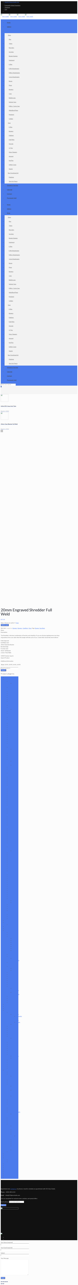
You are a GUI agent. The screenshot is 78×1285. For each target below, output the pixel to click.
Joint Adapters (12, 1110)
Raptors (14, 765)
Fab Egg (14, 1134)
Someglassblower (13, 880)
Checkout (7, 7)
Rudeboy (10, 864)
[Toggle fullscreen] (5, 1281)
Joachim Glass (12, 791)
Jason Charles (12, 781)
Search (3, 670)
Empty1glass (12, 741)
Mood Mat (15, 946)
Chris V (10, 711)
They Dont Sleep (13, 888)
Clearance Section (9, 926)
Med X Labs (8, 1156)
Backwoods (11, 934)
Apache (10, 932)
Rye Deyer (11, 866)
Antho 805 (11, 691)
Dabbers (10, 1032)
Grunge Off (11, 976)
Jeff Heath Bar (12, 789)
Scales (10, 1060)
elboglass (11, 737)
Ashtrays (10, 1026)
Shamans (14, 902)
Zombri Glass (12, 918)
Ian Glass (10, 779)
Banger (37, 628)
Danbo (10, 727)
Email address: (5, 1202)
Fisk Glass (11, 747)
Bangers (15, 628)
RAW (9, 996)
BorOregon (11, 697)
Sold (6, 1170)
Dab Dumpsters (12, 954)
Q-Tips (10, 1050)
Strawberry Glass (13, 882)
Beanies (14, 1024)
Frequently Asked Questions (12, 5)
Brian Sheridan (12, 699)
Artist (6, 679)
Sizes (2, 623)
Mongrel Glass (12, 821)
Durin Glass (11, 735)
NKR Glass (11, 833)
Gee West (42, 628)
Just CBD (11, 924)
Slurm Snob (11, 878)
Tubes (14, 1150)
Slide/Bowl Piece (13, 1152)
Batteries (10, 1028)
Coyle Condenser (13, 717)
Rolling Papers (12, 1052)
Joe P (9, 793)
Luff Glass (11, 803)
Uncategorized (9, 1177)
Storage (10, 1064)
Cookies (7, 1004)
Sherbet (10, 874)
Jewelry (10, 1046)
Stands (10, 1062)
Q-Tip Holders (12, 1122)
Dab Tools (15, 942)
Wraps (10, 1068)
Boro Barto (11, 695)
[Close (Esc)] (1, 1281)
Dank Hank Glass (13, 729)
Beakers (14, 1130)
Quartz (6, 1168)
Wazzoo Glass (12, 908)
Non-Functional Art (10, 1158)
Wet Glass (11, 914)
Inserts (14, 944)
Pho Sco (10, 839)
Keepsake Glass (12, 797)
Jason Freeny (12, 783)
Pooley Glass (12, 841)
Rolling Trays (12, 1054)
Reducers (14, 948)
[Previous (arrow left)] (1, 1283)
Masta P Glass (12, 809)
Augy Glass (11, 693)
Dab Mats (15, 940)
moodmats (11, 984)
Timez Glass (11, 890)
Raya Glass (11, 853)
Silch (13, 851)
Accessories (15, 1014)
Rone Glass (11, 863)
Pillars (14, 970)
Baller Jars (11, 1072)
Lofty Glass (11, 801)
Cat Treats (7, 920)
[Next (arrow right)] (3, 1283)
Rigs (9, 1124)
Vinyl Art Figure (12, 1162)
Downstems (11, 1102)
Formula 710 (8, 1008)
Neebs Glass (11, 829)
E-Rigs (10, 1034)
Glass (30, 628)
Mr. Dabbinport (12, 823)
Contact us (13, 1189)
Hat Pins (10, 1044)
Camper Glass (12, 705)
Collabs (7, 928)
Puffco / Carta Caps (14, 1092)
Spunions (14, 709)
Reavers (14, 900)
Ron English (11, 861)
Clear (17, 623)
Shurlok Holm (12, 876)
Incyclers (14, 1140)
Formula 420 (8, 1006)
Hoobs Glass (11, 777)
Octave (7, 1166)
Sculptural (15, 1144)
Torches (10, 1066)
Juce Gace (11, 795)
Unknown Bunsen (13, 896)
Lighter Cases (12, 1048)
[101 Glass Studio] (17, 16)
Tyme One (11, 892)
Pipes (9, 1120)
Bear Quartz (11, 936)
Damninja (11, 723)
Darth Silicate (12, 733)
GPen (9, 974)
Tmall (9, 1002)
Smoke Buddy (12, 1000)
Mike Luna (11, 811)
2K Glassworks (12, 681)
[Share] (3, 1281)
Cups (9, 1100)
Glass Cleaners (12, 1036)
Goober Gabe (12, 767)
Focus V (10, 956)
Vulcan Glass (11, 904)
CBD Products (8, 922)
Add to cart (5, 625)
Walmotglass (12, 906)
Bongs (10, 1080)
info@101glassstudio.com (12, 2)
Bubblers (10, 1082)
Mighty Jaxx (11, 982)
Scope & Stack (12, 998)
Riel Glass (11, 855)
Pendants (11, 1118)
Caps (9, 1084)
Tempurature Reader (10, 1172)
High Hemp (11, 980)
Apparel (10, 1012)
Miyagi (10, 817)
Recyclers (14, 1142)
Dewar (14, 1132)
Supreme (14, 1058)
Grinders (10, 1042)
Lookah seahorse (9, 1154)
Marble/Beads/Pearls (14, 1112)
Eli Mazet (10, 739)
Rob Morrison (12, 857)
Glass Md (11, 755)
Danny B (10, 731)
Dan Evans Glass (13, 725)
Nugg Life (7, 1164)
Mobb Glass (11, 819)
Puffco (10, 986)
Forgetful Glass (12, 753)
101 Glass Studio (9, 677)
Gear (6, 1010)
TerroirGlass (11, 886)
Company (7, 930)
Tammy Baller (12, 884)
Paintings (10, 1160)
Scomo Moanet (12, 868)
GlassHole (11, 757)
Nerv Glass (11, 831)
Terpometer (8, 1173)
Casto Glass (11, 707)
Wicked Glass (12, 916)
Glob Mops (11, 972)
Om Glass (11, 835)
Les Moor (11, 799)
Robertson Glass (13, 859)
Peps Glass (11, 837)
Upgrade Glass (12, 898)
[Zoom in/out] (7, 1281)
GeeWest (25, 628)
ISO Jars (10, 1108)
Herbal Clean (12, 978)
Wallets (18, 1022)
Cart (6, 9)
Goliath (10, 759)
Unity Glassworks (13, 894)
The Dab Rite (8, 1175)
